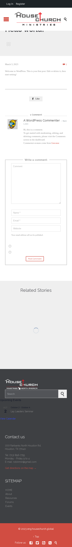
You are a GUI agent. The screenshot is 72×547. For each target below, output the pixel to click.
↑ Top (36, 536)
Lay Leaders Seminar (22, 411)
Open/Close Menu (6, 19)
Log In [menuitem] (9, 3)
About (8, 494)
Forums (9, 502)
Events (8, 506)
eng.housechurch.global (40, 529)
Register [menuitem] (20, 3)
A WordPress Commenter (41, 120)
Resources (11, 498)
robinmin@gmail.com (25, 462)
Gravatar (55, 143)
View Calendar (8, 418)
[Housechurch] (38, 19)
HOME (8, 490)
